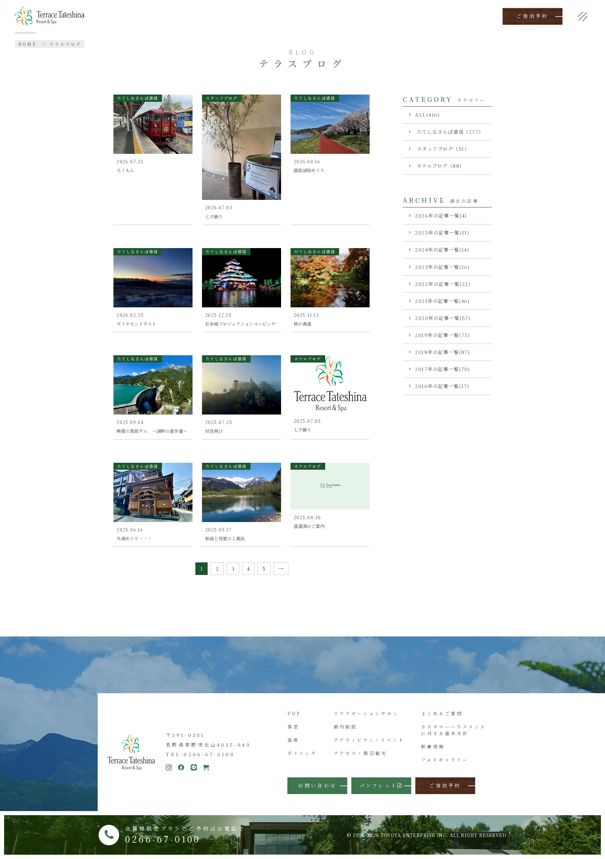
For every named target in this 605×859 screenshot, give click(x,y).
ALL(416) (427, 114)
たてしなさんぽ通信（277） (449, 131)
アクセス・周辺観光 (360, 753)
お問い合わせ (317, 785)
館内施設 (346, 726)
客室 (293, 726)
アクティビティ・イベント (369, 740)
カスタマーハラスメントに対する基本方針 (453, 729)
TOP (294, 713)
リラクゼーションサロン (366, 713)
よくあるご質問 (442, 713)
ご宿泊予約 (532, 16)
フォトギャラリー (444, 760)
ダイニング (302, 753)
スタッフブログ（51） (442, 148)
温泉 (293, 740)
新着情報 (433, 746)
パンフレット (379, 785)
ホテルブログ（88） (440, 165)
